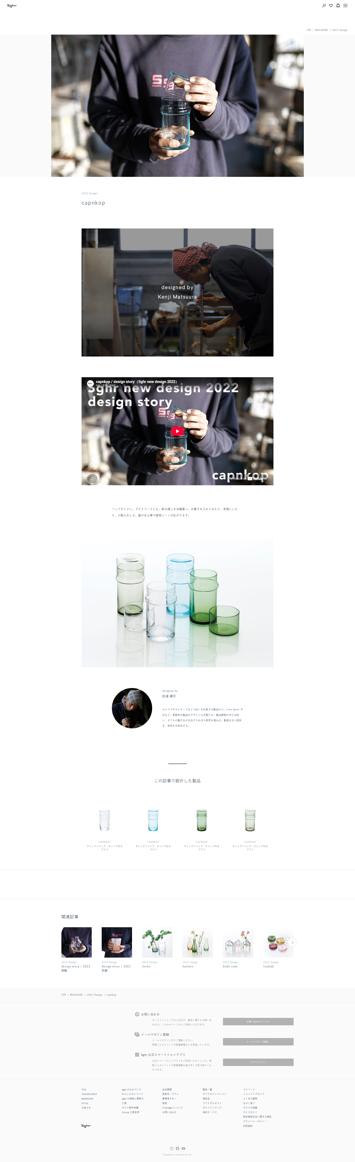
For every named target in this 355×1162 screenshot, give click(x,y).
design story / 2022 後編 (75, 968)
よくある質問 (250, 1099)
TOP (308, 30)
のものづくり (131, 1090)
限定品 (206, 1099)
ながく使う (249, 1103)
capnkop (111, 995)
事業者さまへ (169, 1099)
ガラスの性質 (250, 1108)
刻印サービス (210, 1112)
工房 (124, 1103)
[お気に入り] (331, 5)
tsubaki (268, 966)
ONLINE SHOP (89, 1094)
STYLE (85, 1103)
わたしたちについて (132, 1094)
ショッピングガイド (254, 1094)
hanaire (187, 966)
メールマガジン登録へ (258, 1042)
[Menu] (345, 5)
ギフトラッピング (212, 1108)
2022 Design (340, 30)
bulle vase (230, 966)
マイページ (249, 1090)
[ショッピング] (338, 5)
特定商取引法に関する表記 (257, 1117)
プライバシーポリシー (255, 1122)
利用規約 (248, 1126)
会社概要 (167, 1090)
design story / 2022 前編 (116, 968)
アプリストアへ (258, 1062)
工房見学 (130, 1112)
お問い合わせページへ (258, 1021)
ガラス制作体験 (130, 1108)
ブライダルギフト (212, 1103)
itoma (146, 966)
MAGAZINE (321, 30)
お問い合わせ (169, 1112)
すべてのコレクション (214, 1094)
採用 (164, 1103)
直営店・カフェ (170, 1094)
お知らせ (86, 1108)
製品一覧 (207, 1090)
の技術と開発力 (133, 1099)
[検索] (324, 5)
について (172, 1108)
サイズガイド (250, 1112)
